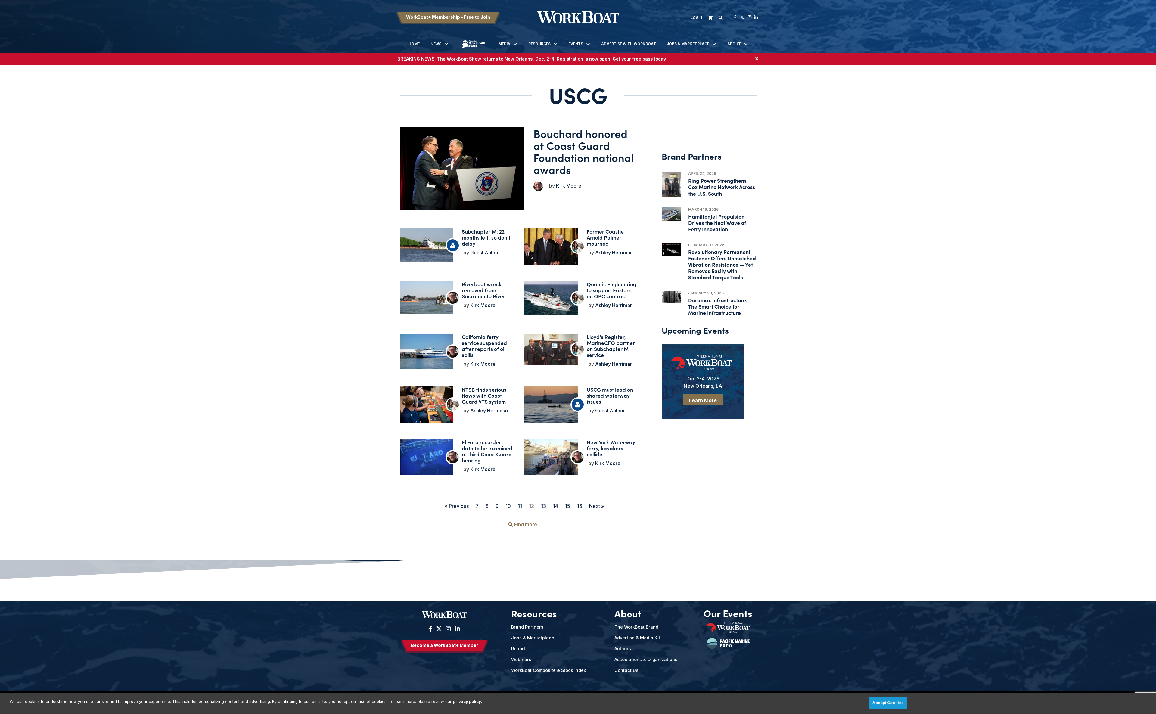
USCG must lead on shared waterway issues (610, 395)
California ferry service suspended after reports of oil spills (484, 346)
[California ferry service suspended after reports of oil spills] (426, 351)
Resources (539, 44)
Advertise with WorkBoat (628, 44)
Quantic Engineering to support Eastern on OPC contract (611, 290)
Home (414, 44)
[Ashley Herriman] (578, 247)
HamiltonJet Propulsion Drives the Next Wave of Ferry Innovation (717, 223)
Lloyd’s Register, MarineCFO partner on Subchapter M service (611, 346)
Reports (519, 648)
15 (567, 506)
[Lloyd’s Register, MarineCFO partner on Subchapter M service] (550, 349)
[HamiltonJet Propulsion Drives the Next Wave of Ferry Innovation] (671, 214)
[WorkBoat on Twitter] (742, 17)
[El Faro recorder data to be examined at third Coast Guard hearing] (426, 459)
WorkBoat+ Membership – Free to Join (448, 17)
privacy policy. (467, 701)
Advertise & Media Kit (637, 637)
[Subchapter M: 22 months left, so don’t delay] (426, 245)
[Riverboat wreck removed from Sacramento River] (426, 297)
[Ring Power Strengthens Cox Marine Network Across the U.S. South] (671, 184)
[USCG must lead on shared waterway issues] (550, 406)
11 (520, 506)
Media (504, 44)
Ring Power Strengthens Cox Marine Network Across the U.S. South (721, 187)
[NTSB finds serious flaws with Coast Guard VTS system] (426, 405)
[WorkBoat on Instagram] (750, 17)
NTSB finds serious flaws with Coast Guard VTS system (484, 395)
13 (543, 506)
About (734, 44)
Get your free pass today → (642, 58)
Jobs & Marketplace (688, 44)
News (435, 44)
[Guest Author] (453, 245)
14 (555, 506)
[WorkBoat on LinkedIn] (756, 17)
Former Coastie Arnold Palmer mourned (605, 237)
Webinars (521, 659)
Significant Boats (473, 48)
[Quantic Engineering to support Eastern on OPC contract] (550, 298)
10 (508, 506)
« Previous (457, 506)
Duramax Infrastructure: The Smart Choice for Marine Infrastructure (717, 306)
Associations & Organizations (645, 659)
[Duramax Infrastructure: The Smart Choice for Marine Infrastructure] (671, 297)
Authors (622, 648)
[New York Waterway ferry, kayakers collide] (550, 461)
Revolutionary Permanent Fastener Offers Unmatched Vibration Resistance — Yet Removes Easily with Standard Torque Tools (722, 264)
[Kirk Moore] (538, 186)
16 (579, 506)
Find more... (527, 524)
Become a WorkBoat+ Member (444, 645)
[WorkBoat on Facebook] (735, 17)
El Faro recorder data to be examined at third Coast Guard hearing (487, 451)
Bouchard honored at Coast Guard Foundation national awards (583, 151)
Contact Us (626, 670)
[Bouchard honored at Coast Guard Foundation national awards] (462, 168)
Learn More (703, 400)
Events (575, 44)
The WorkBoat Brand (636, 626)
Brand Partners (527, 626)
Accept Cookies (888, 702)
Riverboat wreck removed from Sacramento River (483, 290)
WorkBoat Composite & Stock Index (548, 670)
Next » (596, 506)
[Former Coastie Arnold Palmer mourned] (550, 248)
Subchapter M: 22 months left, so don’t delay (486, 237)
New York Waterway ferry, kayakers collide (611, 448)
